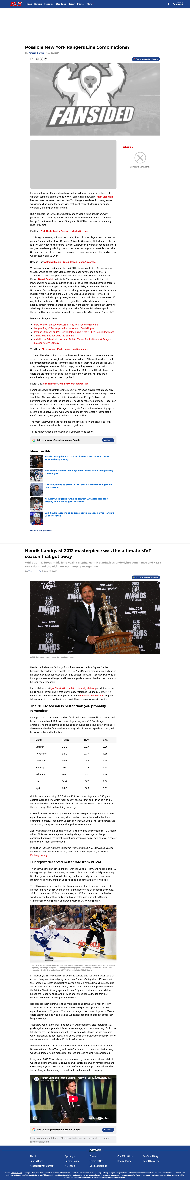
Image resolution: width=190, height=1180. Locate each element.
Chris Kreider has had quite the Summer (54, 335)
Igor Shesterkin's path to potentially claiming (73, 688)
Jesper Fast (82, 383)
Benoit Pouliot (45, 279)
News (29, 4)
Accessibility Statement (42, 1165)
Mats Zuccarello (87, 262)
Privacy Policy (72, 1161)
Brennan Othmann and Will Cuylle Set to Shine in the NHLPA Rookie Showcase (73, 332)
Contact (93, 1156)
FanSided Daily (150, 1156)
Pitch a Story (36, 1161)
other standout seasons (91, 695)
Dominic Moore (66, 383)
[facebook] (168, 4)
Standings (61, 4)
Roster (71, 4)
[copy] (46, 59)
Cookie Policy (124, 1161)
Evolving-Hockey (38, 855)
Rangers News (45, 530)
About (33, 1156)
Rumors (38, 4)
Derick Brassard (61, 231)
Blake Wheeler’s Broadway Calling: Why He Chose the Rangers (65, 324)
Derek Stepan (70, 262)
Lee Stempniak (80, 349)
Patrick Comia (36, 53)
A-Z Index (70, 1165)
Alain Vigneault (105, 196)
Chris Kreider (49, 349)
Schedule (48, 4)
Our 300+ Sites (125, 1156)
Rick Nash (46, 231)
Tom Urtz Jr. (35, 571)
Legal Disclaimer (151, 1161)
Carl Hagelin (49, 383)
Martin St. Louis (80, 231)
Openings (70, 1156)
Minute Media (16, 1173)
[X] (174, 4)
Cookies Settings (98, 1165)
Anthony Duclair (52, 262)
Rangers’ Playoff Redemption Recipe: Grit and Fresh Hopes (63, 328)
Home (33, 530)
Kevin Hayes (63, 349)
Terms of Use (96, 1161)
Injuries (80, 4)
